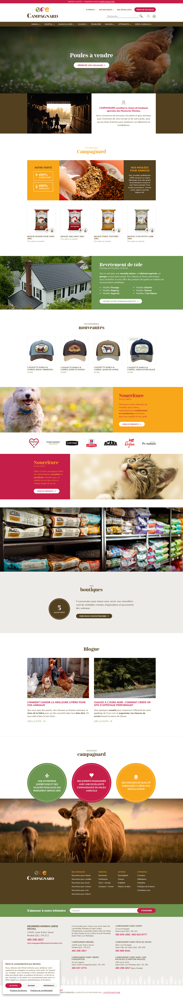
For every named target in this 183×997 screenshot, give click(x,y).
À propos (90, 10)
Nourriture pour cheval (81, 875)
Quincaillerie (65, 24)
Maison (109, 24)
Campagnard (91, 150)
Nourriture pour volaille (81, 879)
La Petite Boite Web (111, 992)
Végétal (48, 24)
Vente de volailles (145, 10)
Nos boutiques (105, 10)
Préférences (49, 985)
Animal (35, 24)
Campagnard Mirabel (83, 942)
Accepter (14, 985)
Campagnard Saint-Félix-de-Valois (133, 942)
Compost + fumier (106, 886)
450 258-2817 (35, 939)
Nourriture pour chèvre (81, 894)
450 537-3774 (79, 967)
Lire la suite (34, 721)
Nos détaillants (124, 10)
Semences (102, 875)
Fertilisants (103, 879)
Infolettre (141, 883)
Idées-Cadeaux (142, 24)
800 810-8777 (139, 934)
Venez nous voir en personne (92, 616)
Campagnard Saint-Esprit (128, 926)
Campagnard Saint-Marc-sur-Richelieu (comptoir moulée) (131, 958)
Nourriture (131, 396)
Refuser (31, 985)
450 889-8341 (122, 950)
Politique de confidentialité (41, 990)
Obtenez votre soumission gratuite (119, 301)
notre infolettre (107, 2)
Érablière (96, 24)
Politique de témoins (18, 990)
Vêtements (123, 24)
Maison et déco (124, 886)
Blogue (91, 649)
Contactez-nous (143, 890)
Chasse (81, 24)
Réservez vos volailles (90, 65)
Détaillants (141, 879)
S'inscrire (146, 910)
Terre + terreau (104, 883)
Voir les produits (130, 424)
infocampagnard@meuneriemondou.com (44, 943)
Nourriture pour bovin (81, 883)
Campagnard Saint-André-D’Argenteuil (85, 958)
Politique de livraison (146, 886)
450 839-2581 (122, 934)
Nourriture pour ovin (80, 890)
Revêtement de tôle (121, 264)
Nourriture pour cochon (81, 886)
